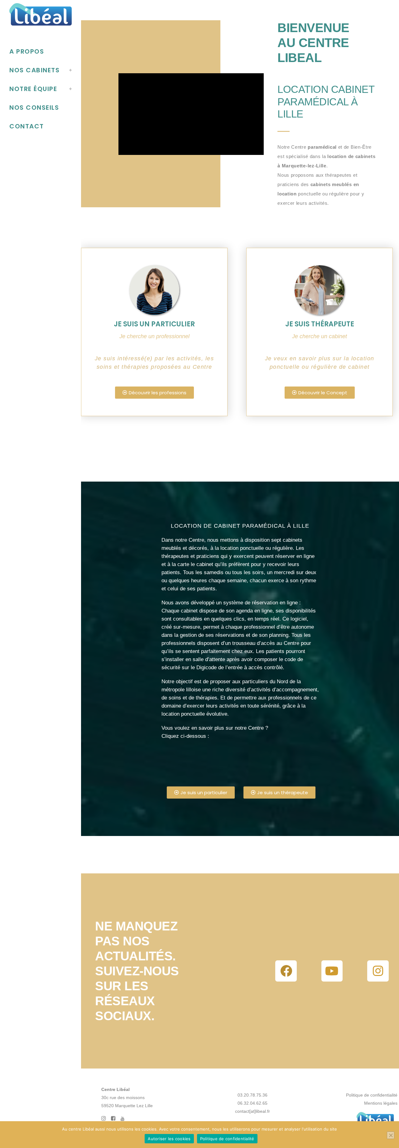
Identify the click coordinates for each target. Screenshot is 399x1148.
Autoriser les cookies (169, 1138)
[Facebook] (285, 971)
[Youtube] (332, 971)
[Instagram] (377, 971)
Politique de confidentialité (371, 1095)
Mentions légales (380, 1103)
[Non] (390, 1135)
